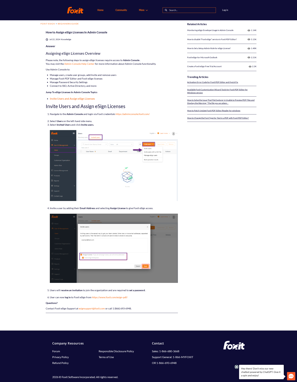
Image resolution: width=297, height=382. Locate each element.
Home (100, 10)
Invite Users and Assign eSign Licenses (72, 98)
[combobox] (192, 10)
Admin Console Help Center (79, 63)
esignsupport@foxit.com (92, 308)
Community (121, 10)
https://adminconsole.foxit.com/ (133, 114)
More (141, 10)
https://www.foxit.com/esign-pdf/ (110, 297)
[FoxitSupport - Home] (75, 10)
